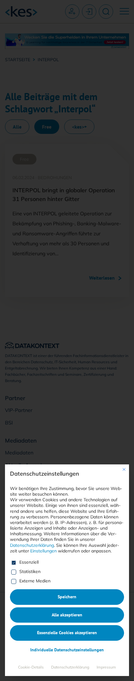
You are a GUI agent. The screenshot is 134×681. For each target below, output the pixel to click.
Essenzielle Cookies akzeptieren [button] (67, 632)
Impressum (106, 667)
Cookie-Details (31, 667)
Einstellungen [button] (43, 551)
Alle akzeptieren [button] (67, 615)
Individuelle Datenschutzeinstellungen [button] (67, 650)
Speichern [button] (67, 597)
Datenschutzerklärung (32, 545)
